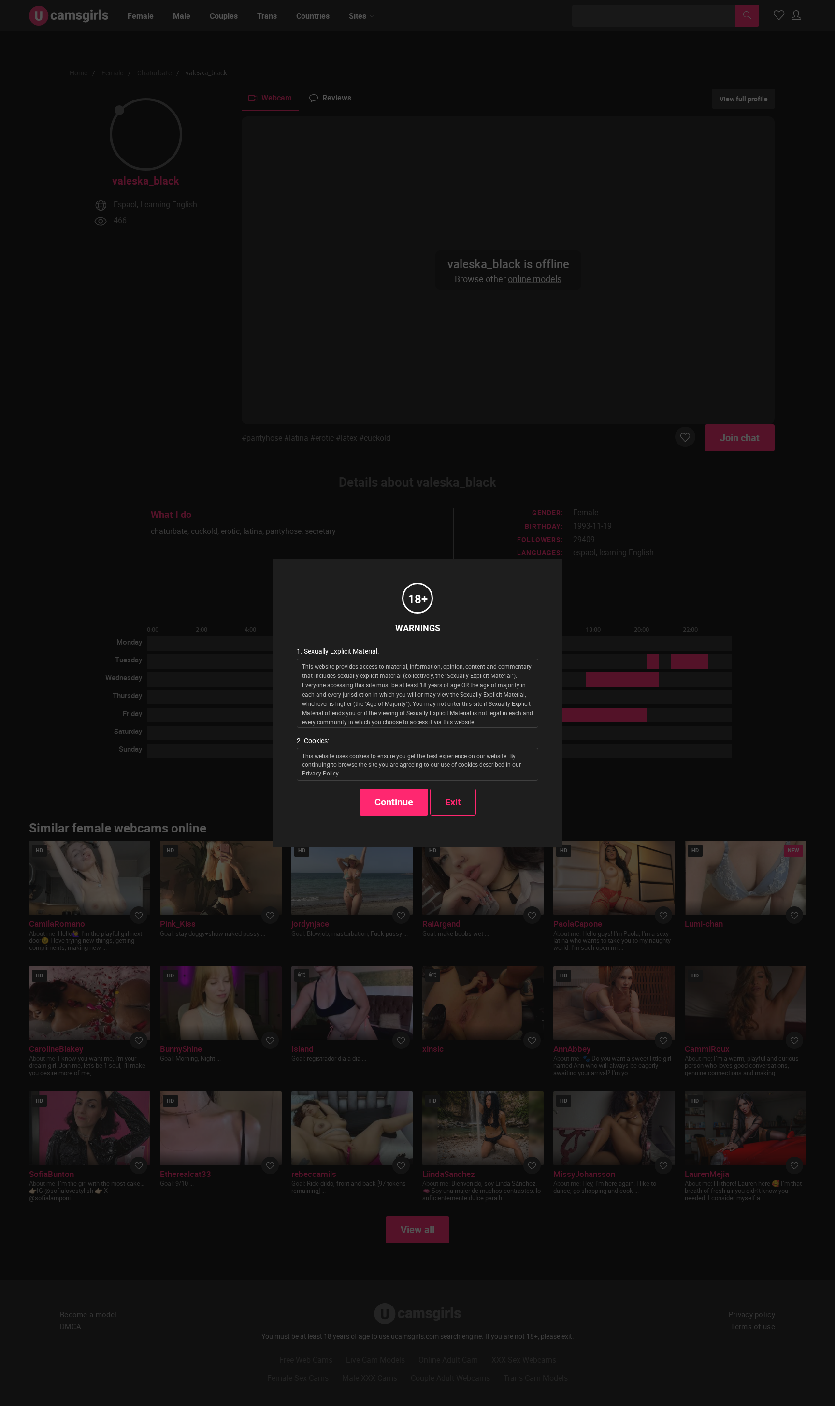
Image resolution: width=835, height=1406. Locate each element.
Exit (453, 801)
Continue (393, 801)
